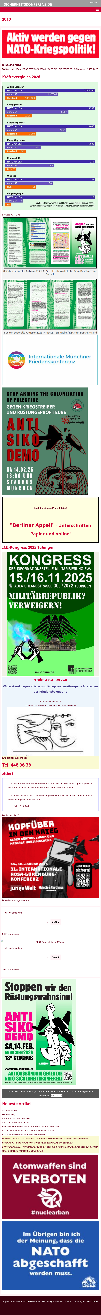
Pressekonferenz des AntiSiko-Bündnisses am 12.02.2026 (30, 1126)
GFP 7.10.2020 (21, 805)
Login (81, 1301)
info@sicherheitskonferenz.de (61, 1301)
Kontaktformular (32, 1301)
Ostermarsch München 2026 (16, 1118)
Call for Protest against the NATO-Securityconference (28, 1130)
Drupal (95, 1301)
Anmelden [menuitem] (92, 2)
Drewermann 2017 (11, 1146)
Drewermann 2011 (11, 1138)
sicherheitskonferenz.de (28, 4)
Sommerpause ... (10, 1110)
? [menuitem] (83, 2)
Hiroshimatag (8, 1114)
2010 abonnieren (10, 933)
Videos (19, 1301)
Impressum (8, 1301)
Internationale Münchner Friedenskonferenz (23, 1134)
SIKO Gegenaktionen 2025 (15, 1122)
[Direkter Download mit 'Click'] (50, 275)
